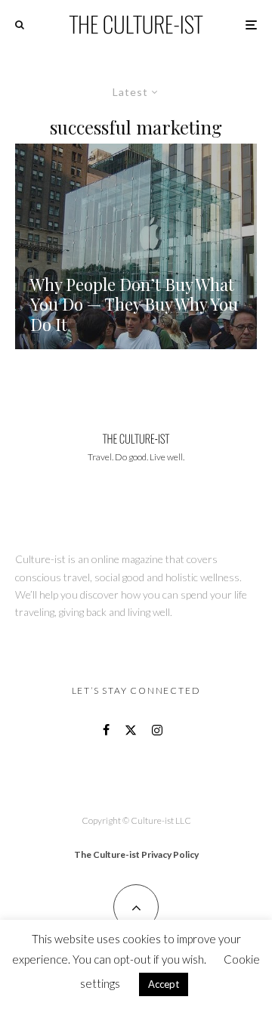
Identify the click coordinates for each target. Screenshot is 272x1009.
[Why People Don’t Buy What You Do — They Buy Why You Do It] (136, 246)
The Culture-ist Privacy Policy (136, 854)
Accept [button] (163, 984)
